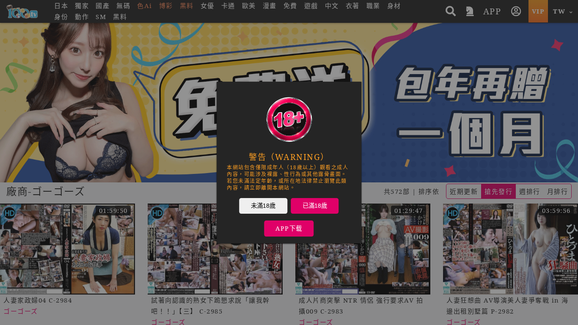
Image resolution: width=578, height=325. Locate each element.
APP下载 (289, 228)
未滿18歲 (263, 205)
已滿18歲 (315, 205)
